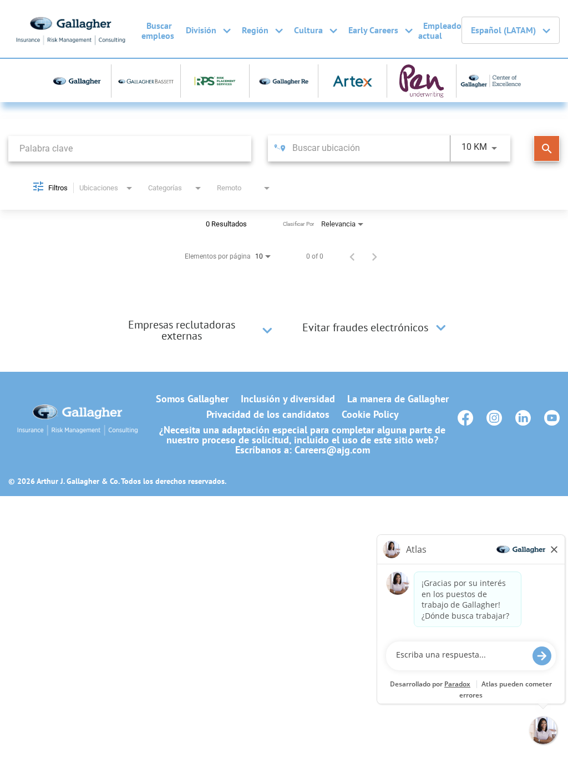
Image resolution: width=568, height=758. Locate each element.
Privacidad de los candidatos (267, 415)
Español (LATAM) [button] (503, 30)
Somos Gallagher (192, 399)
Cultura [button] (308, 30)
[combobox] (129, 148)
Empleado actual (440, 30)
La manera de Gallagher (398, 399)
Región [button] (255, 30)
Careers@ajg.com (332, 449)
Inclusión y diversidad (288, 399)
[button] (267, 330)
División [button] (201, 30)
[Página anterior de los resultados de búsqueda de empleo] (352, 256)
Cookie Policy (370, 415)
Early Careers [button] (373, 30)
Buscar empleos (157, 30)
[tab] (192, 330)
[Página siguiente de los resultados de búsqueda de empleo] (374, 256)
